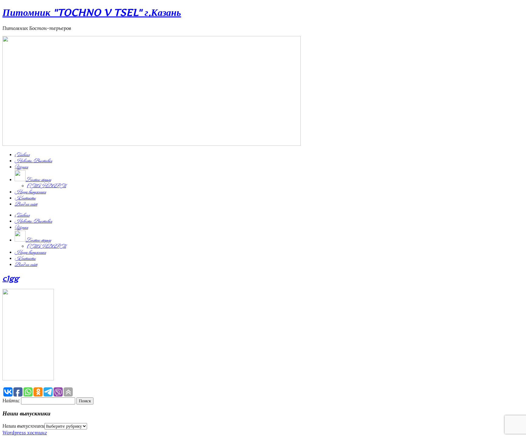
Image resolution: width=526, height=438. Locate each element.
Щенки (21, 167)
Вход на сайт (26, 204)
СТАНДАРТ (46, 186)
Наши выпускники (30, 192)
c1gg (10, 278)
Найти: (11, 400)
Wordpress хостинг (24, 432)
